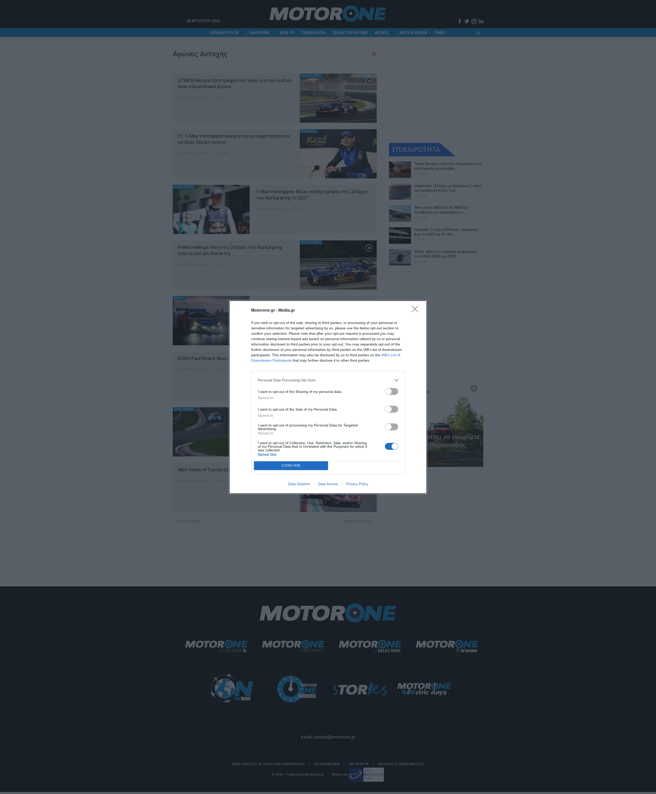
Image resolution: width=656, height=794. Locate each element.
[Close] (417, 310)
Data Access (328, 484)
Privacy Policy (357, 484)
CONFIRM (291, 465)
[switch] (391, 391)
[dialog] (328, 397)
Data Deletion (299, 484)
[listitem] (328, 380)
